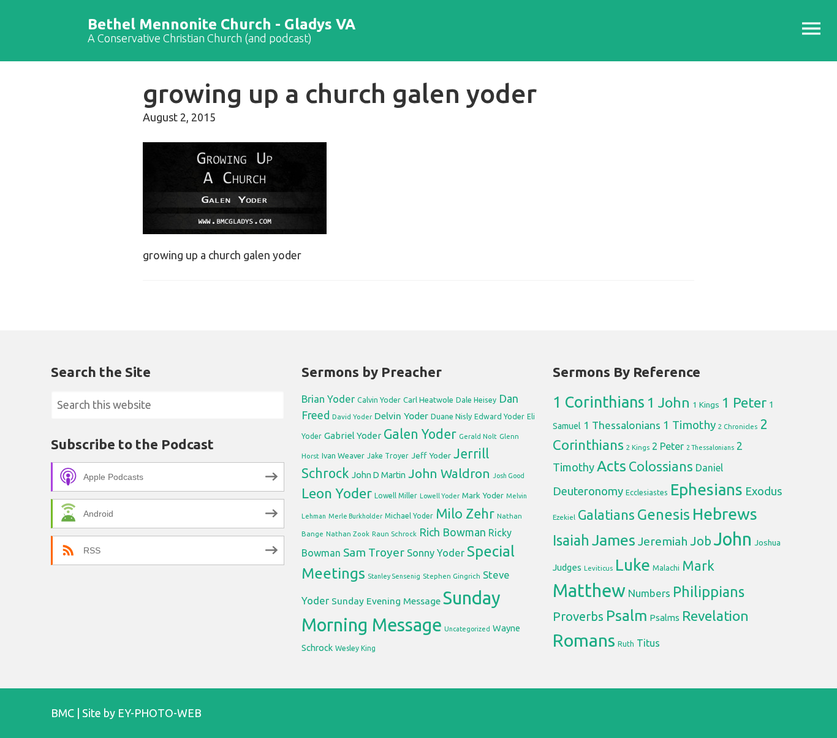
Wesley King (355, 648)
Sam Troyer (373, 552)
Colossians (661, 466)
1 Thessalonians (622, 425)
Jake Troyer (388, 456)
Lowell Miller (395, 496)
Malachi (666, 568)
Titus (648, 643)
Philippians (708, 591)
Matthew (589, 590)
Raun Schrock (394, 534)
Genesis (663, 514)
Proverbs (578, 616)
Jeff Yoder (431, 455)
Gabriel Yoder (352, 435)
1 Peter (744, 402)
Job (700, 541)
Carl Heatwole (428, 399)
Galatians (606, 515)
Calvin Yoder (379, 399)
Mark (698, 565)
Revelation (715, 615)
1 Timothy (689, 425)
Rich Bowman (452, 532)
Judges (567, 567)
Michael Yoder (409, 516)
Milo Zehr (465, 513)
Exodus (763, 491)
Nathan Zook (347, 534)
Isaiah (571, 540)
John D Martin (379, 475)
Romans (584, 640)
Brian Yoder (328, 399)
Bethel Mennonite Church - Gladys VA (221, 24)
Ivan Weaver (343, 455)
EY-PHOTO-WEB (160, 713)
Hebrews (724, 513)
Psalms (665, 617)
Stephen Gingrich (451, 576)
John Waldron (449, 473)
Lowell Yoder (440, 496)
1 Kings (705, 404)
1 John (668, 402)
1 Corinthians (599, 402)
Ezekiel (564, 517)
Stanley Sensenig (394, 576)
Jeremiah (662, 541)
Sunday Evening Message (386, 601)
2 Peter (668, 446)
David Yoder (352, 416)
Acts (611, 465)
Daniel (709, 467)
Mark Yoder (483, 495)
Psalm (626, 615)
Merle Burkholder (355, 516)
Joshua (767, 542)
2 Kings (638, 447)
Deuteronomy (588, 491)
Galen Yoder (420, 434)
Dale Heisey (476, 399)
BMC (62, 713)
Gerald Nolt (478, 436)
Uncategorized (467, 629)
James (613, 540)
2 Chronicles (737, 426)
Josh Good (509, 475)
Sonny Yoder (435, 552)
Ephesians (706, 489)
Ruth (626, 644)
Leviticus (598, 568)
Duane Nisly (451, 416)
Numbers (649, 593)
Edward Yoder (499, 416)
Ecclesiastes (647, 492)
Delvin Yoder (401, 415)
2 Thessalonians (710, 447)
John (733, 539)
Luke (632, 564)
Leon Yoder (336, 493)
